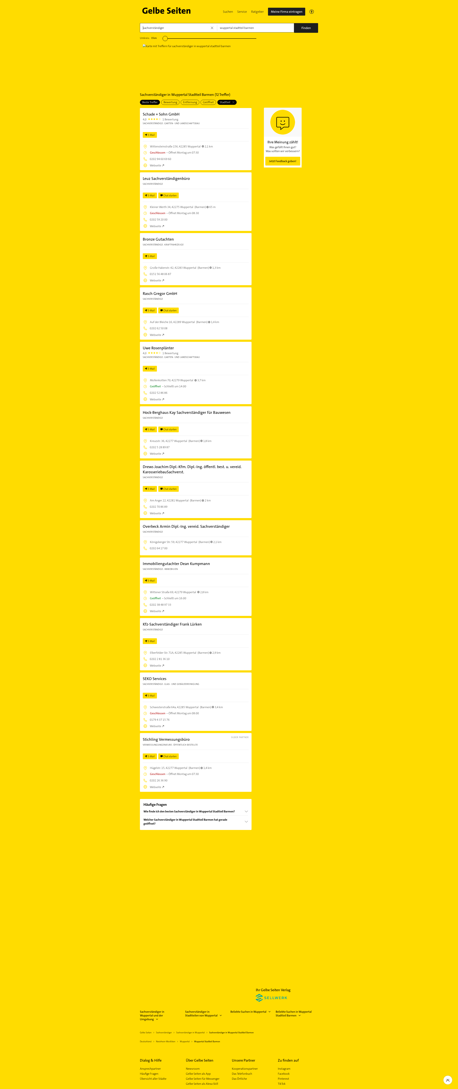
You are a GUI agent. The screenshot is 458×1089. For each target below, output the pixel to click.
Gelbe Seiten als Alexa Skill (202, 1084)
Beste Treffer (150, 102)
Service (242, 11)
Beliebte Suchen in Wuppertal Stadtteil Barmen (294, 1013)
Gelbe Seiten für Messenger (203, 1079)
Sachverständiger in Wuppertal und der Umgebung (152, 1015)
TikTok (282, 1084)
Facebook (284, 1074)
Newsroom (193, 1069)
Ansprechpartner (150, 1069)
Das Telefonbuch (242, 1074)
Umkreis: (148, 38)
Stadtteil (225, 102)
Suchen (228, 11)
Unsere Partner (243, 1060)
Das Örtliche (239, 1079)
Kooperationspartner (245, 1069)
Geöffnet (208, 102)
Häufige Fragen (149, 1074)
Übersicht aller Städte (153, 1079)
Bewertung (170, 102)
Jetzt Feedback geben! (282, 161)
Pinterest (283, 1079)
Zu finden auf (288, 1060)
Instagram (284, 1069)
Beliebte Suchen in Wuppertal (248, 1012)
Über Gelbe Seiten (199, 1060)
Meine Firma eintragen (286, 11)
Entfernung (190, 102)
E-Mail (151, 135)
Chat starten (170, 195)
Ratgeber (257, 11)
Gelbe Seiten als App (198, 1074)
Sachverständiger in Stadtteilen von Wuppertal (201, 1013)
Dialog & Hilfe (151, 1060)
